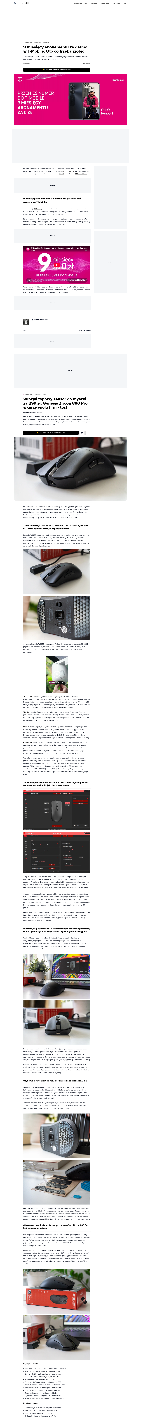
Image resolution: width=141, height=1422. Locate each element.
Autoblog (116, 3)
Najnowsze (78, 3)
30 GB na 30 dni (81, 174)
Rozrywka (105, 3)
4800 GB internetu (67, 171)
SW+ (125, 3)
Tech (85, 3)
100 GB (61, 174)
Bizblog (94, 3)
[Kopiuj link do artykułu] (87, 433)
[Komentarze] (82, 433)
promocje (82, 330)
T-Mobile (37, 209)
